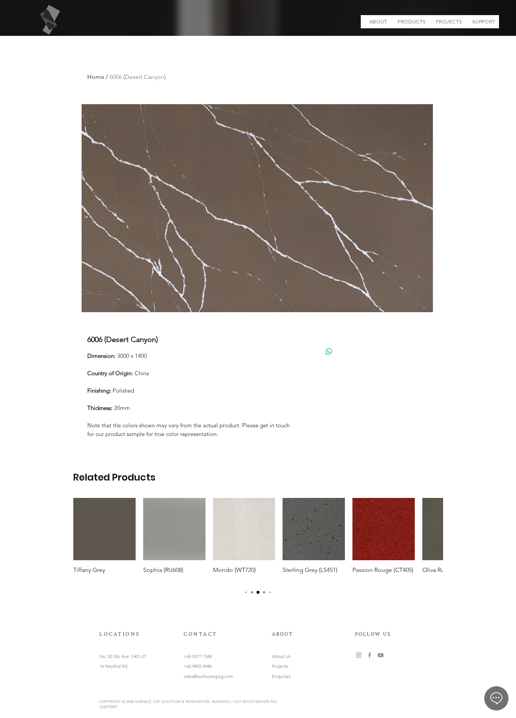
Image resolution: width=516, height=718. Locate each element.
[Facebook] (369, 655)
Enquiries (281, 676)
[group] (258, 540)
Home (95, 76)
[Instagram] (358, 655)
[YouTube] (380, 655)
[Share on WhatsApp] (329, 351)
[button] (411, 21)
